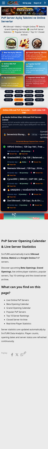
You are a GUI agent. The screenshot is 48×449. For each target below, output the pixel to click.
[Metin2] (24, 43)
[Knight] (36, 43)
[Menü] (4, 3)
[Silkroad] (11, 43)
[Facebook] (10, 355)
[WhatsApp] (20, 355)
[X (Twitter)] (15, 355)
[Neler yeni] (44, 3)
